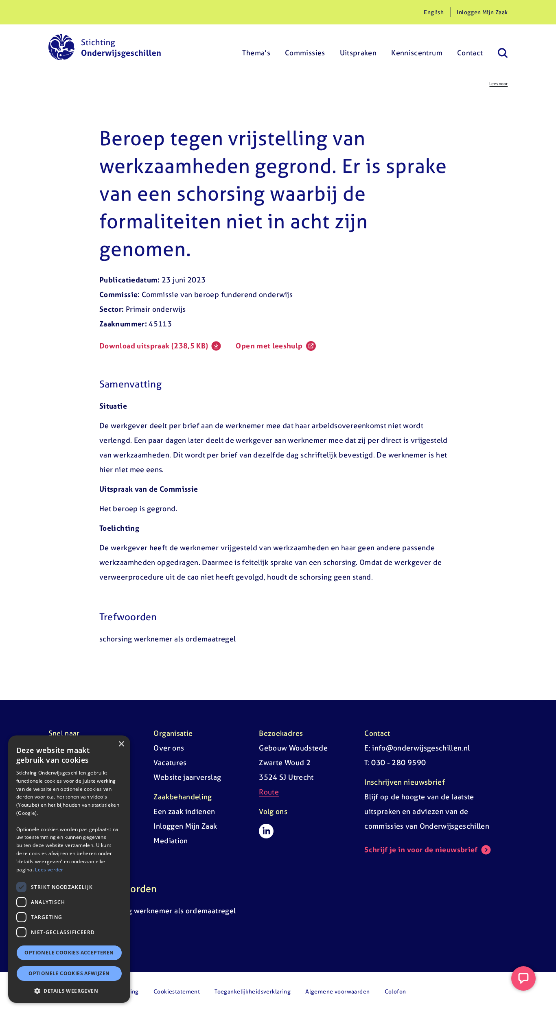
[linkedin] (266, 831)
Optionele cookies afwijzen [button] (68, 973)
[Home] (104, 47)
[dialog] (69, 869)
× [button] (121, 744)
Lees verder (49, 869)
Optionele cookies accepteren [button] (69, 952)
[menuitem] (256, 47)
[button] (69, 991)
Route (269, 792)
